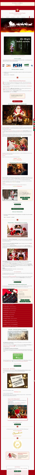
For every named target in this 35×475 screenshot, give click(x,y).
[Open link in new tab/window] (8, 65)
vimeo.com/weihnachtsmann (17, 271)
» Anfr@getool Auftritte (17, 4)
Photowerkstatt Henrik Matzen (20, 55)
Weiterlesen (3, 155)
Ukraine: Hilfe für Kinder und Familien (22, 361)
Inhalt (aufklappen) (18, 101)
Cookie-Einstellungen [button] (17, 472)
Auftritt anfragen (18, 204)
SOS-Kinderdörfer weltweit (7, 361)
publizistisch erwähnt (20, 130)
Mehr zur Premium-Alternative (18, 208)
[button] (3, 65)
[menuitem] (3, 17)
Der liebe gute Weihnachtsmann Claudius (17, 13)
